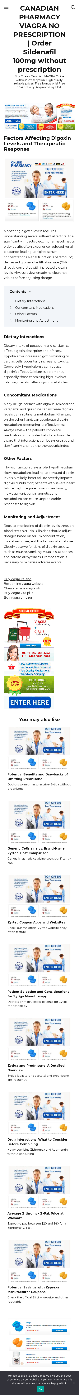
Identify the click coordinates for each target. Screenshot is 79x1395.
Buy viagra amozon (18, 597)
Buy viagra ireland (17, 579)
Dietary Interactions (30, 301)
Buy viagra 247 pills (18, 593)
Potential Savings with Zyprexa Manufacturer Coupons (33, 1290)
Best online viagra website (24, 584)
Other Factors (26, 314)
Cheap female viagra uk (22, 588)
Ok (40, 1389)
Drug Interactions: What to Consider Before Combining (37, 1142)
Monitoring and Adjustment (36, 320)
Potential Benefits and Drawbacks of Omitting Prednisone (37, 777)
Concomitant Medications (34, 307)
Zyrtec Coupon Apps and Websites (36, 922)
